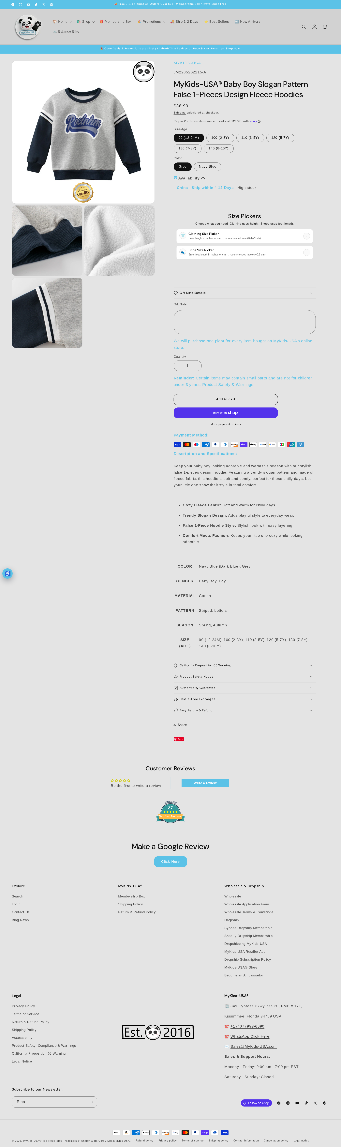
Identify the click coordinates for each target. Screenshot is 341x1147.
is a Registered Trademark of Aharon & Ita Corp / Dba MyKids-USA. (87, 1140)
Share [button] (182, 725)
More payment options (226, 424)
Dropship (231, 920)
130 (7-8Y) (188, 148)
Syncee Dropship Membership (248, 928)
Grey (183, 166)
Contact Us (21, 912)
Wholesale (232, 896)
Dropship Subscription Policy (247, 959)
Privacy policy (167, 1140)
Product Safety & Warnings (227, 384)
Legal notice (301, 1140)
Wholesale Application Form (246, 904)
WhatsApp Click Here (250, 1036)
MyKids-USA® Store (240, 967)
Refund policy (145, 1140)
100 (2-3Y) (220, 138)
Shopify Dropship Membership (248, 936)
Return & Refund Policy (137, 912)
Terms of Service (25, 1014)
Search (17, 896)
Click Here (170, 862)
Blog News (20, 920)
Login (16, 904)
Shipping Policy (130, 904)
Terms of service (192, 1140)
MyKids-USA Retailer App (244, 952)
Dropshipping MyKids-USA (245, 944)
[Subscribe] (91, 1102)
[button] (62, 22)
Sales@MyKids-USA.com (253, 1046)
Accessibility (22, 1038)
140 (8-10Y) (219, 148)
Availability (189, 178)
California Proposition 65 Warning (39, 1054)
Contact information (246, 1140)
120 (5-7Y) (280, 138)
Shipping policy (219, 1140)
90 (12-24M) (189, 138)
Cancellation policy (276, 1140)
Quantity (180, 356)
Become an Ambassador (243, 975)
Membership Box (131, 896)
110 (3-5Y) (250, 138)
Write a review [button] (205, 783)
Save (180, 739)
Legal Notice (22, 1061)
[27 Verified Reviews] (170, 830)
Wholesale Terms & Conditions (249, 912)
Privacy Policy (23, 1006)
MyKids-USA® (32, 1140)
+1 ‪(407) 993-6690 (247, 1026)
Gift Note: (181, 304)
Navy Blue (207, 166)
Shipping (180, 112)
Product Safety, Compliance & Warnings (44, 1046)
